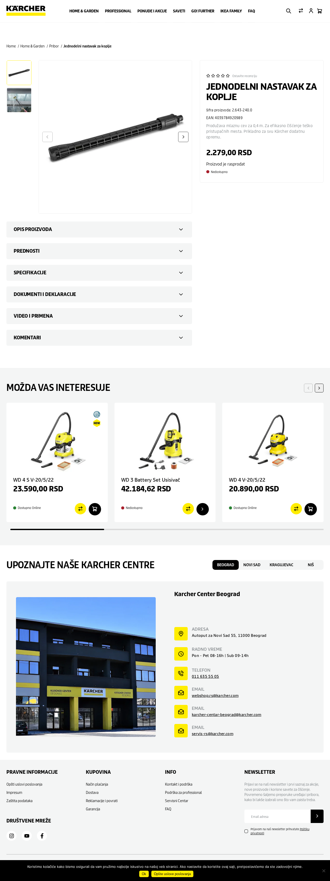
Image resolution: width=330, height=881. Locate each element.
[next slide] (319, 388)
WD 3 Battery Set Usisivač (150, 480)
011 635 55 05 (205, 676)
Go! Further (202, 11)
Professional (118, 11)
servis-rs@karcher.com (212, 733)
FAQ (251, 11)
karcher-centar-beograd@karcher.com (226, 714)
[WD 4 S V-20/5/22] (57, 440)
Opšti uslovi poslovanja (24, 784)
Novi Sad (251, 565)
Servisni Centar (176, 800)
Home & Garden (84, 11)
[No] (323, 870)
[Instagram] (11, 835)
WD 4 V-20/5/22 (247, 480)
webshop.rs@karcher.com (215, 695)
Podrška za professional (183, 792)
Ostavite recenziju (244, 76)
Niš (311, 565)
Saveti (179, 11)
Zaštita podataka (19, 800)
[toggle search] (289, 11)
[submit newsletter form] (317, 816)
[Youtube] (26, 835)
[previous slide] (308, 388)
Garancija (93, 809)
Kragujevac (281, 565)
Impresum (14, 792)
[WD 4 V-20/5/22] (273, 440)
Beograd (225, 565)
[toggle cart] (320, 11)
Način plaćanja (97, 784)
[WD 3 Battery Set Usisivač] (165, 440)
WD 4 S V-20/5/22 (33, 480)
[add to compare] (80, 509)
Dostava (92, 792)
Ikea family (231, 11)
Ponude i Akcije (152, 11)
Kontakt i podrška (178, 784)
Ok (144, 874)
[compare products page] (301, 11)
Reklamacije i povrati (102, 800)
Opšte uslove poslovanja (172, 874)
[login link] (311, 11)
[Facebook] (42, 835)
